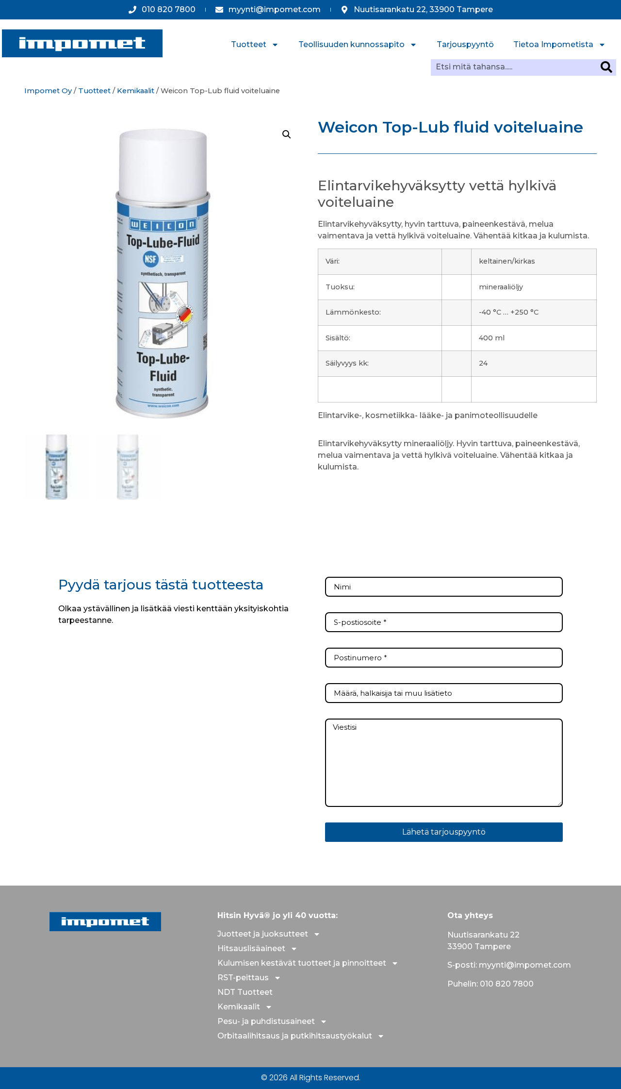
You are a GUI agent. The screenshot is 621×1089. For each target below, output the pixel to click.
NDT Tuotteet (245, 992)
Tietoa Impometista (553, 44)
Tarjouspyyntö (465, 44)
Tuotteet (248, 44)
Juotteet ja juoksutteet (262, 933)
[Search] (608, 67)
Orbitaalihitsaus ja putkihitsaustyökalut (294, 1035)
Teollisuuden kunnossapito (351, 44)
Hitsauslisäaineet (251, 948)
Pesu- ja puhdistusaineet (266, 1021)
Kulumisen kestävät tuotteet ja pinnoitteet (301, 963)
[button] (286, 134)
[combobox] (516, 67)
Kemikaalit (135, 90)
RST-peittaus (243, 977)
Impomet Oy (48, 90)
